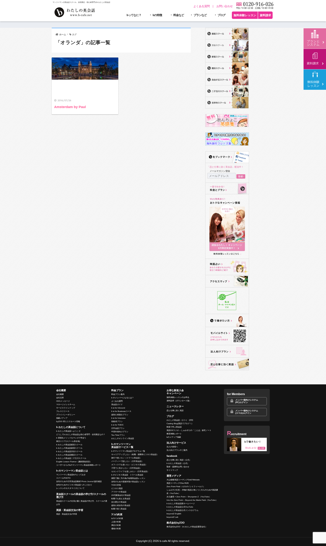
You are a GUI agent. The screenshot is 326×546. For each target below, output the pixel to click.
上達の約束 (116, 522)
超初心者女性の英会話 (120, 505)
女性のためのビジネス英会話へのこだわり (74, 485)
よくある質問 (201, 6)
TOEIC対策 (116, 485)
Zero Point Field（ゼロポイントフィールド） (186, 486)
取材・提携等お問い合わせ (178, 467)
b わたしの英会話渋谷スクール (69, 451)
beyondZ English (174, 514)
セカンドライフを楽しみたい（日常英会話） (130, 471)
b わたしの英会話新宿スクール (69, 448)
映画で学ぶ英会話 (174, 427)
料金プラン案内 (118, 394)
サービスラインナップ (65, 408)
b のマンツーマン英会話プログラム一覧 (128, 451)
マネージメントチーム (65, 404)
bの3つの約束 (117, 518)
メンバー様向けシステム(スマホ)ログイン (246, 411)
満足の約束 (116, 525)
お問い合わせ (224, 6)
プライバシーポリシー (65, 415)
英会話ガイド (117, 404)
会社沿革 (60, 398)
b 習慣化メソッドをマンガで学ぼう (71, 438)
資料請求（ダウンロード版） (179, 401)
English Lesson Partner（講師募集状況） (74, 462)
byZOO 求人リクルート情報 (68, 421)
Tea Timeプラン (118, 435)
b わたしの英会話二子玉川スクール (71, 458)
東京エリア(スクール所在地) (68, 441)
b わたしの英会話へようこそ (68, 431)
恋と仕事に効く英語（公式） (179, 460)
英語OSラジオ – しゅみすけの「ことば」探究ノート (189, 430)
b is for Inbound (118, 408)
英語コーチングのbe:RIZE (178, 483)
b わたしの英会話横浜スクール (69, 455)
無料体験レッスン (245, 15)
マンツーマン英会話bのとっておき (71, 475)
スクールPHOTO (63, 478)
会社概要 (60, 394)
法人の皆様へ (172, 447)
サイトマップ (172, 470)
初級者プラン (117, 421)
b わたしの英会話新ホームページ (181, 503)
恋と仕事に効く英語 (175, 410)
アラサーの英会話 (118, 492)
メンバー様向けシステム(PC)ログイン (246, 401)
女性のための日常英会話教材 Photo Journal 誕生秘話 (79, 481)
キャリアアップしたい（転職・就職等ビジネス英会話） (134, 454)
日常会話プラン (118, 428)
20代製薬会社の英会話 (121, 495)
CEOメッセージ (63, 401)
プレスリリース (62, 411)
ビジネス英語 (117, 488)
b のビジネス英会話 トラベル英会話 (127, 475)
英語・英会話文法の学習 (66, 514)
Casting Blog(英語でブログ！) (179, 423)
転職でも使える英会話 (120, 499)
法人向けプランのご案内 (177, 450)
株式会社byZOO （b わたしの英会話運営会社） (187, 527)
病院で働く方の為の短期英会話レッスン (128, 478)
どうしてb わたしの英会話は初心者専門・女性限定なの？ (80, 434)
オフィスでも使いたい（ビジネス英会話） (129, 465)
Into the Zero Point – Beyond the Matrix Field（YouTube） (192, 500)
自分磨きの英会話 (118, 502)
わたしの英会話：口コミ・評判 (180, 420)
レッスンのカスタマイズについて (70, 488)
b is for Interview (118, 418)
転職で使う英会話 (118, 509)
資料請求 (265, 15)
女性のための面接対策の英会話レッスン (128, 482)
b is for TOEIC (117, 425)
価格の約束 (116, 529)
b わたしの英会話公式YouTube (180, 507)
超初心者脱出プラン (119, 415)
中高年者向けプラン (119, 432)
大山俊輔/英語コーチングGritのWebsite (183, 480)
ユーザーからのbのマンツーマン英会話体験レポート (78, 465)
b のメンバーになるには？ (122, 398)
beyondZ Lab (172, 517)
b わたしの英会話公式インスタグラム (182, 510)
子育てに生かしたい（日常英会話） (126, 468)
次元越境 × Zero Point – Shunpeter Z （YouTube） (189, 497)
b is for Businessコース (121, 411)
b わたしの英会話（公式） (178, 463)
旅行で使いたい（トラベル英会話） (126, 458)
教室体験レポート (174, 434)
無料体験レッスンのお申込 (178, 397)
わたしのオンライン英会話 (122, 438)
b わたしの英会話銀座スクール (69, 445)
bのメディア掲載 (174, 437)
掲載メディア (62, 418)
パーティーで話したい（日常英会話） (127, 461)
